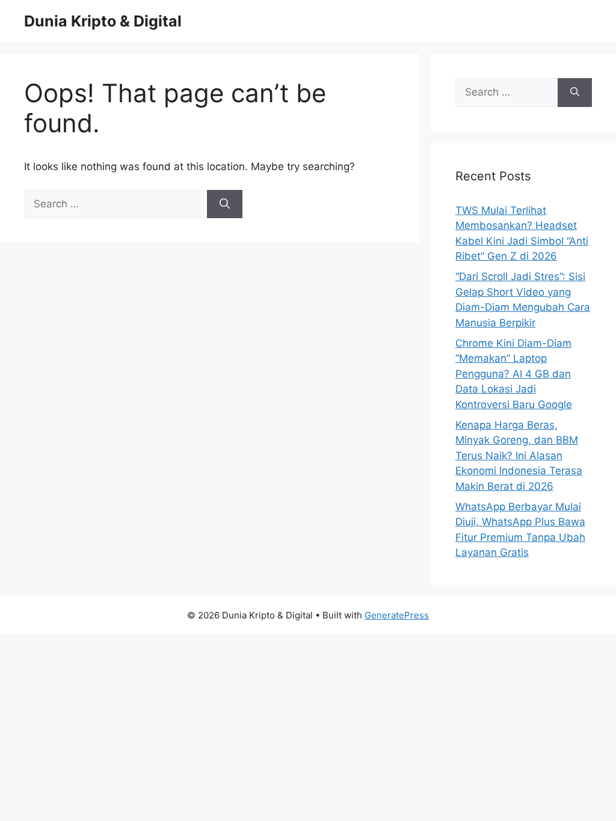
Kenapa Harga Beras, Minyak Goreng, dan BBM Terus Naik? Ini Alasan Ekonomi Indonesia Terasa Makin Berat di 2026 (518, 455)
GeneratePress (397, 615)
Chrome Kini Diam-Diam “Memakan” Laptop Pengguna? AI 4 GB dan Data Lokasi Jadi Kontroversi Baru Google (513, 373)
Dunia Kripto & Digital (103, 21)
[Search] (224, 204)
